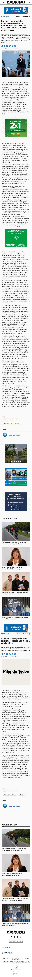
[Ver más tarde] (2, 46)
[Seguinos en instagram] (17, 937)
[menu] (2, 2)
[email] (12, 46)
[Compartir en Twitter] (10, 46)
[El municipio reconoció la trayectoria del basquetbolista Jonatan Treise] (16, 581)
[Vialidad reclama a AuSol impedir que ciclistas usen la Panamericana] (16, 531)
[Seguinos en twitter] (14, 937)
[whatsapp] (4, 46)
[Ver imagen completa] (28, 52)
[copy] (15, 46)
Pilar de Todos (14, 435)
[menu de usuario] (29, 2)
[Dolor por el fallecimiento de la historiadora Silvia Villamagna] (16, 556)
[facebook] (7, 46)
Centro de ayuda (16, 966)
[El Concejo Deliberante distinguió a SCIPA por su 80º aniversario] (16, 606)
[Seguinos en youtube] (11, 937)
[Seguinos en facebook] (20, 937)
